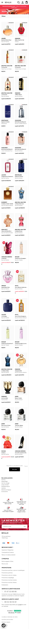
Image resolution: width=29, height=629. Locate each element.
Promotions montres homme (9, 580)
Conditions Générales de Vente (9, 617)
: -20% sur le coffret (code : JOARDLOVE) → (14, 7)
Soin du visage (5, 483)
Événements (5, 585)
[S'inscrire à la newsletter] (24, 526)
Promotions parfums (7, 572)
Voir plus (14, 469)
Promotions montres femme (9, 582)
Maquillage (4, 481)
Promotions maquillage (8, 577)
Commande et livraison (8, 552)
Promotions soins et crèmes (9, 575)
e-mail (20, 604)
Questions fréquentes (7, 550)
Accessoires (4, 491)
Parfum (3, 479)
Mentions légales (6, 622)
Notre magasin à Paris (7, 561)
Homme (3, 488)
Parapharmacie (5, 486)
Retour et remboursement (8, 555)
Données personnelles (7, 619)
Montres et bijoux (6, 490)
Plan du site (5, 563)
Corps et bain (5, 484)
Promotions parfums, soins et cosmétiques (13, 570)
